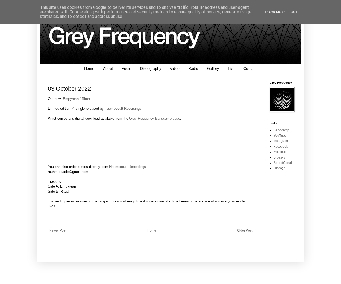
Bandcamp (281, 130)
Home (89, 68)
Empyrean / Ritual (77, 99)
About (108, 68)
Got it (296, 12)
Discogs (279, 168)
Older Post (244, 230)
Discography (150, 68)
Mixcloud (280, 152)
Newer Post (57, 230)
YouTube (280, 135)
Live (231, 68)
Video (175, 68)
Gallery (213, 68)
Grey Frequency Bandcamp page (154, 118)
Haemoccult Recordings (123, 109)
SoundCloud (283, 163)
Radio (193, 68)
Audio (126, 68)
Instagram (281, 141)
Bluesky (279, 157)
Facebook (281, 146)
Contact (250, 68)
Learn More (275, 12)
